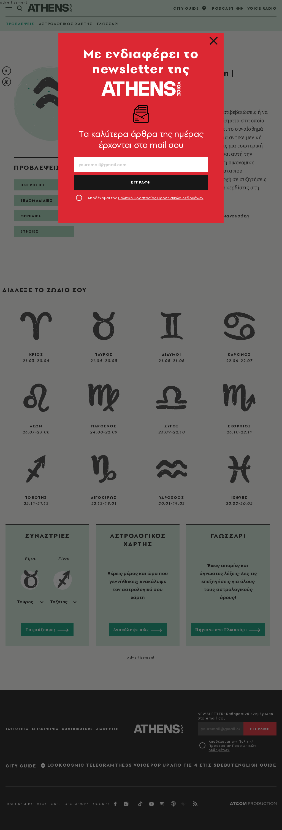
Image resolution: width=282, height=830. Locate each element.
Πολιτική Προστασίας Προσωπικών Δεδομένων (161, 197)
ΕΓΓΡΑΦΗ (141, 182)
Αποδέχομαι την (146, 198)
